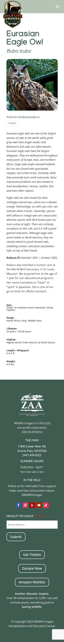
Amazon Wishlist (32, 582)
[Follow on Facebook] (18, 505)
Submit (16, 536)
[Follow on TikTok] (45, 505)
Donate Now (32, 568)
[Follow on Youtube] (39, 505)
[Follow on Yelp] (32, 505)
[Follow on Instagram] (25, 505)
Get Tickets (32, 554)
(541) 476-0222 (32, 455)
